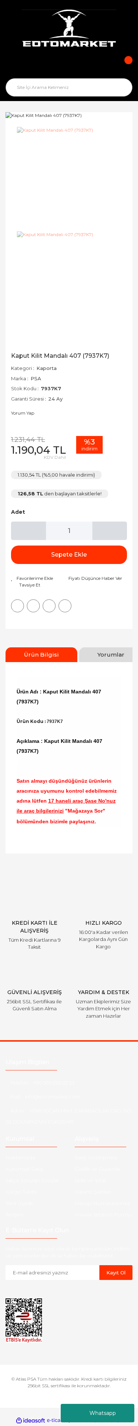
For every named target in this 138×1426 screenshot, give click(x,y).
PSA (36, 378)
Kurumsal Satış (24, 1169)
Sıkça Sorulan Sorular (32, 1180)
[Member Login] (69, 65)
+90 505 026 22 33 (54, 1083)
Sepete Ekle (69, 554)
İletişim (15, 1214)
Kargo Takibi (21, 1191)
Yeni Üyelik (19, 1203)
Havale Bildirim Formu (103, 1214)
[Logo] (69, 29)
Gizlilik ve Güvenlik (97, 1169)
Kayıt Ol (115, 1273)
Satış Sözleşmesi (96, 1157)
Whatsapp (102, 1413)
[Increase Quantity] (109, 531)
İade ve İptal (90, 1180)
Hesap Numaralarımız (102, 1203)
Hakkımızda (20, 1157)
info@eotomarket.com (52, 1097)
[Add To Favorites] (32, 578)
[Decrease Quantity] (28, 531)
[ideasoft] (30, 1420)
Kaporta (46, 368)
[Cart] (123, 65)
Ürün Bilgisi (41, 654)
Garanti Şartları (93, 1191)
